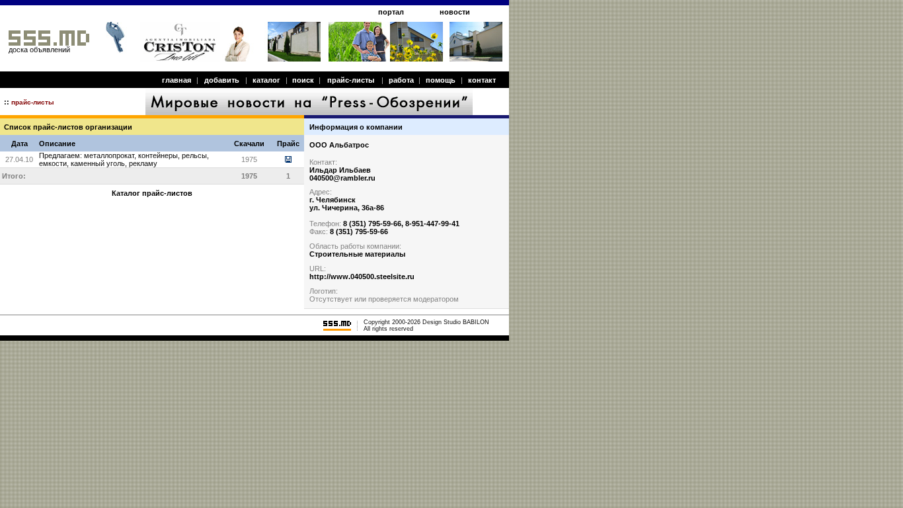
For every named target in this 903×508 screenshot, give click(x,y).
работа (401, 80)
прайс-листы (350, 80)
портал (391, 12)
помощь (440, 80)
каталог (266, 80)
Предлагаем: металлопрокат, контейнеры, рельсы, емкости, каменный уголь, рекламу (124, 159)
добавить (221, 80)
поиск (303, 80)
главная (176, 80)
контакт (482, 80)
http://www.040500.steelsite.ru (361, 276)
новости (455, 12)
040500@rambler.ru (342, 178)
